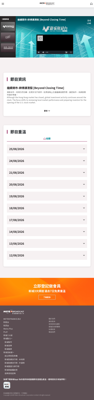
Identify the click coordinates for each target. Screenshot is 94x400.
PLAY (5, 332)
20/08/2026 (16, 184)
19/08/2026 (16, 196)
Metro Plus (8, 328)
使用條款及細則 (54, 324)
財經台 (6, 322)
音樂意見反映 (10, 373)
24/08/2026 (16, 161)
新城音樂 (8, 345)
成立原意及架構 (11, 355)
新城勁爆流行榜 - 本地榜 (15, 359)
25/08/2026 (16, 149)
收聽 (48, 138)
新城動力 (7, 338)
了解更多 (47, 297)
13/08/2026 (16, 243)
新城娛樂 (8, 349)
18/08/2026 (16, 208)
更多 (46, 110)
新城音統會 (8, 352)
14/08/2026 (16, 232)
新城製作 (8, 342)
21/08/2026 (16, 172)
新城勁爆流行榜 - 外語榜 (15, 362)
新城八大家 (8, 335)
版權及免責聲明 (54, 326)
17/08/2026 (16, 220)
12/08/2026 (16, 255)
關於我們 (52, 318)
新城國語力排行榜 (12, 366)
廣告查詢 (52, 321)
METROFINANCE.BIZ (12, 318)
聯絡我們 (52, 332)
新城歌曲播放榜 (11, 369)
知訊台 (6, 325)
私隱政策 (52, 329)
